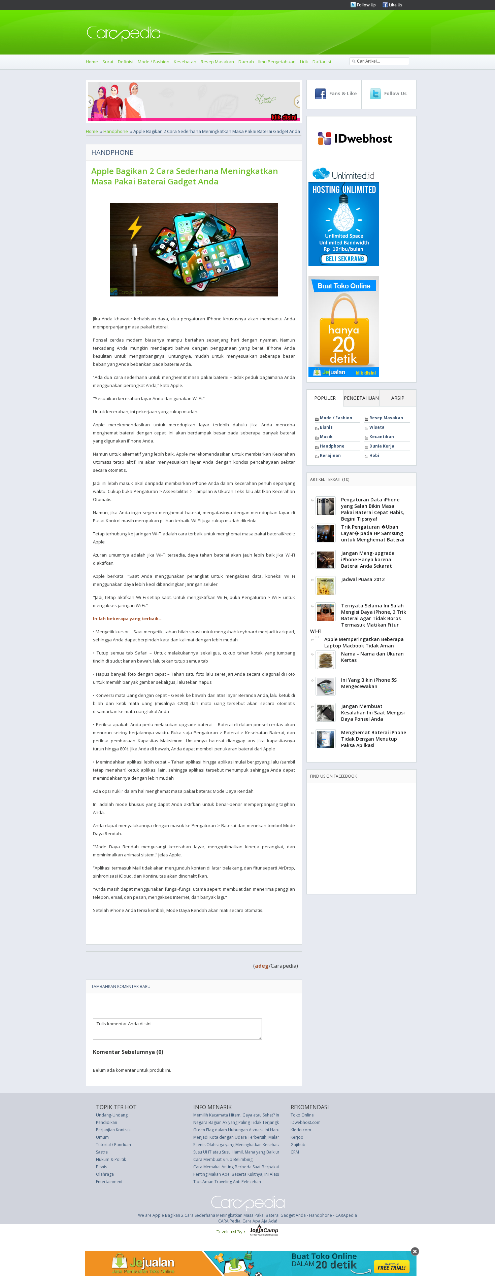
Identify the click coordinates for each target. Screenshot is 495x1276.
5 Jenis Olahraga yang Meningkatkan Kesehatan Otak (243, 1144)
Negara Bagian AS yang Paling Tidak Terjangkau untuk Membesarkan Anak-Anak (268, 1122)
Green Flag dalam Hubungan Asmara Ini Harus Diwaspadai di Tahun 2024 (263, 1130)
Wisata (377, 427)
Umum (102, 1137)
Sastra (102, 1152)
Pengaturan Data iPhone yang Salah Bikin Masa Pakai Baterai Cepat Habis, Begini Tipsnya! (372, 509)
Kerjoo (297, 1137)
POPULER (325, 398)
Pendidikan (106, 1122)
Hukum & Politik (111, 1159)
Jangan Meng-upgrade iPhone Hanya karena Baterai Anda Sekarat (367, 559)
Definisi (125, 62)
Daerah (246, 62)
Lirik (304, 62)
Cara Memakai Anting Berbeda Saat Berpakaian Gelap (244, 1167)
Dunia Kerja (381, 446)
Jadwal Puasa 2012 (363, 579)
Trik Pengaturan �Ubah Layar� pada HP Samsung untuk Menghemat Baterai (372, 533)
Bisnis (326, 427)
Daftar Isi (321, 62)
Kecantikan (381, 436)
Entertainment (109, 1181)
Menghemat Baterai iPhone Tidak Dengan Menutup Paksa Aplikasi (373, 738)
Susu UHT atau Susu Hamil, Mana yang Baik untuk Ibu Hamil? (250, 1152)
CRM (295, 1152)
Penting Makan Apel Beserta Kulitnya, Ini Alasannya (241, 1174)
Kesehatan (185, 62)
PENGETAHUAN (361, 398)
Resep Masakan (217, 62)
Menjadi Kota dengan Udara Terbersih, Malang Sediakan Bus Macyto (258, 1137)
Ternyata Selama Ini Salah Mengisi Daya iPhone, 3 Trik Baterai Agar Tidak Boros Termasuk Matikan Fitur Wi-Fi (358, 618)
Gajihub (298, 1144)
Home (92, 62)
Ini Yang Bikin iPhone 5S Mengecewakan (369, 683)
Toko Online (302, 1115)
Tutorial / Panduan (113, 1144)
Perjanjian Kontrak (113, 1130)
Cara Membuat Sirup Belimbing (223, 1159)
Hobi (374, 455)
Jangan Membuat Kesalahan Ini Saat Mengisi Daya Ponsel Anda (373, 712)
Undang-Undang (112, 1115)
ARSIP (397, 398)
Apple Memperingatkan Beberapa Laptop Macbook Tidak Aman (364, 642)
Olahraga (105, 1174)
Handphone (115, 131)
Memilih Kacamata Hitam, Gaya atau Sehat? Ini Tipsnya (244, 1115)
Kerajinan (330, 455)
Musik (326, 436)
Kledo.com (301, 1130)
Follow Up (366, 5)
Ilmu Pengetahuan (277, 62)
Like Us (395, 5)
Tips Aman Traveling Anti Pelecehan (227, 1181)
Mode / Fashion (153, 62)
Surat (107, 62)
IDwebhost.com (306, 1122)
